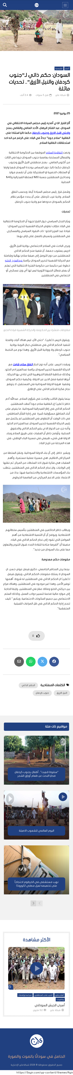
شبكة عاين (60, 95)
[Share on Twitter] (42, 662)
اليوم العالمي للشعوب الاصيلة (36, 830)
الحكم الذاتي (28, 685)
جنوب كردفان (42, 693)
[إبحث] (5, 5)
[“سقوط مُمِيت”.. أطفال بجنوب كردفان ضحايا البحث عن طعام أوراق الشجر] (36, 760)
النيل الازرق (62, 693)
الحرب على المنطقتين (43, 995)
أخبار (67, 69)
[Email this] (19, 662)
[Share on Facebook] (54, 662)
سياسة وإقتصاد (25, 995)
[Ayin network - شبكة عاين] (37, 5)
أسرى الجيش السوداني (50, 1005)
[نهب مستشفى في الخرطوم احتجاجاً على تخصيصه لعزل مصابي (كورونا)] (36, 869)
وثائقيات (60, 1000)
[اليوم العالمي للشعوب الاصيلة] (36, 815)
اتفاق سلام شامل (23, 364)
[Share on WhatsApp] (31, 662)
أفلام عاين (59, 995)
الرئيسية (58, 69)
